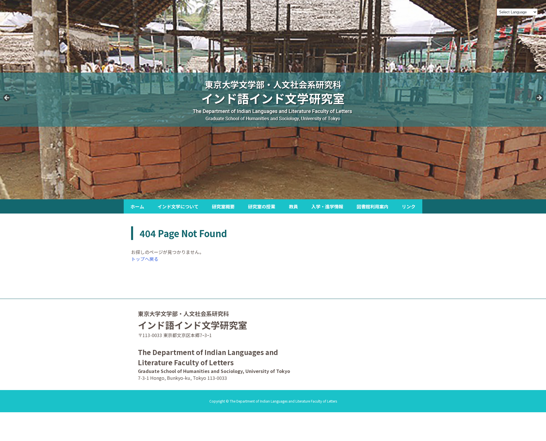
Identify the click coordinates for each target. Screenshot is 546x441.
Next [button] (539, 98)
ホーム (137, 206)
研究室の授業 (261, 206)
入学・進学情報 (327, 206)
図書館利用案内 (372, 206)
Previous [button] (7, 98)
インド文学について (178, 206)
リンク (408, 206)
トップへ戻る (144, 258)
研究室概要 (223, 206)
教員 (293, 206)
